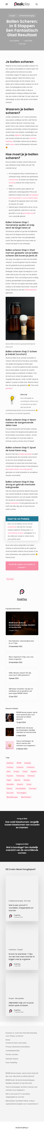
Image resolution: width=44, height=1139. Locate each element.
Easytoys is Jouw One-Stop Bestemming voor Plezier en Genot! (21, 1034)
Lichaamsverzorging (26, 16)
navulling (12, 183)
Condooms (30, 767)
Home (8, 1040)
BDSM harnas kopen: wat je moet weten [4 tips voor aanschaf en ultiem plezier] (22, 1074)
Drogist (12, 16)
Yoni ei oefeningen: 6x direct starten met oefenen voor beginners (21, 1088)
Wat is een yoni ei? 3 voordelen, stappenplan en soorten (18, 1095)
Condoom (19, 767)
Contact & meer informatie (16, 1043)
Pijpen (9, 780)
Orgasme (10, 776)
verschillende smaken (15, 533)
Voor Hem (10, 579)
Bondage (28, 763)
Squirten (17, 780)
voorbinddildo (21, 788)
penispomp (20, 776)
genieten (9, 388)
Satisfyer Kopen (12, 1059)
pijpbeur (17, 135)
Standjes (27, 780)
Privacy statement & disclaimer (18, 1047)
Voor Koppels (21, 793)
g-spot (25, 771)
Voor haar (27, 901)
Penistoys (31, 776)
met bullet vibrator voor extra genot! (19, 469)
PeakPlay (16, 41)
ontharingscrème (31, 290)
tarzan (28, 784)
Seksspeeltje (19, 998)
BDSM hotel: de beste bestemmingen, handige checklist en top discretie (20, 1081)
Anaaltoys (10, 763)
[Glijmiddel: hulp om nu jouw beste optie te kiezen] (22, 994)
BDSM (19, 763)
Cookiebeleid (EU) (13, 1051)
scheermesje (13, 180)
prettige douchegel (25, 454)
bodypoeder (14, 503)
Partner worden (12, 1054)
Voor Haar (32, 788)
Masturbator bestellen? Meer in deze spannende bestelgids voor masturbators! (22, 1102)
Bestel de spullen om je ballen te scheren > (22, 565)
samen (12, 144)
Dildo (8, 771)
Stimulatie (10, 784)
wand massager (12, 797)
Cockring (10, 767)
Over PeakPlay (11, 1063)
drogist (16, 771)
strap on (20, 784)
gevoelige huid (28, 213)
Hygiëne (33, 771)
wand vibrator (26, 797)
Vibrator (9, 788)
